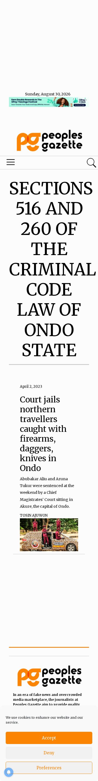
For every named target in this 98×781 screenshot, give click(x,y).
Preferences (49, 767)
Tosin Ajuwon (34, 515)
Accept (49, 737)
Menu (34, 163)
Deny (49, 752)
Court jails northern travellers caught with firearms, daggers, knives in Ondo (43, 433)
